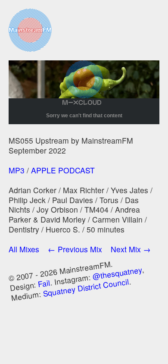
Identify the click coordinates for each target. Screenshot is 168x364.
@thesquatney (117, 273)
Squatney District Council (86, 287)
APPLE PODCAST (63, 170)
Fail (44, 283)
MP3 (17, 170)
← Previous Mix (75, 249)
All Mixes (24, 249)
